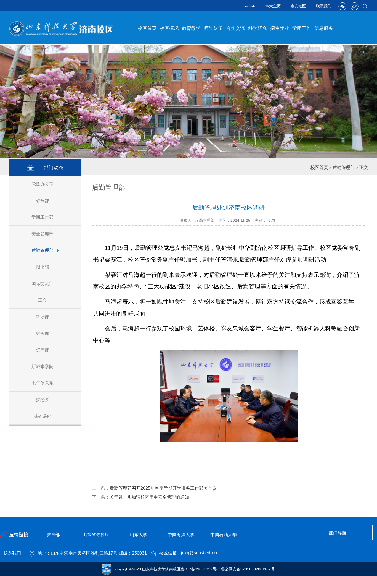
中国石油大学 (223, 534)
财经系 (42, 399)
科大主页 (273, 6)
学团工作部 (42, 217)
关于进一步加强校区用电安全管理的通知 (149, 497)
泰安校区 (298, 6)
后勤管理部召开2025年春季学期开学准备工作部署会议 (163, 488)
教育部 (53, 534)
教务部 (42, 200)
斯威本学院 (42, 366)
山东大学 (138, 534)
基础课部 (42, 416)
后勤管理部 (42, 250)
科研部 (42, 316)
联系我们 (323, 6)
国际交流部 (42, 283)
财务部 (42, 333)
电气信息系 (42, 383)
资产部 (42, 350)
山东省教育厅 (96, 534)
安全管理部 (42, 233)
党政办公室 (42, 184)
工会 (42, 300)
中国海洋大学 (181, 534)
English (249, 6)
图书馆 (42, 267)
